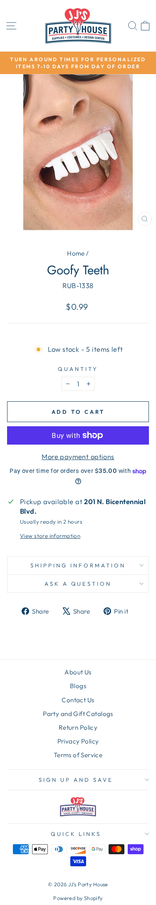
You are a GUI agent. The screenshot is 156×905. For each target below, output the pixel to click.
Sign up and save (76, 779)
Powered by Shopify (77, 898)
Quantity (78, 368)
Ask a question (78, 583)
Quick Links (76, 833)
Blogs (78, 686)
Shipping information (78, 565)
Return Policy (78, 727)
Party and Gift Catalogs (78, 714)
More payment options (78, 456)
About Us (77, 672)
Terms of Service (78, 755)
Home (76, 253)
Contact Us (78, 700)
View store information (50, 535)
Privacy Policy (78, 741)
